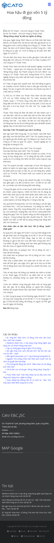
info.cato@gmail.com (15, 436)
